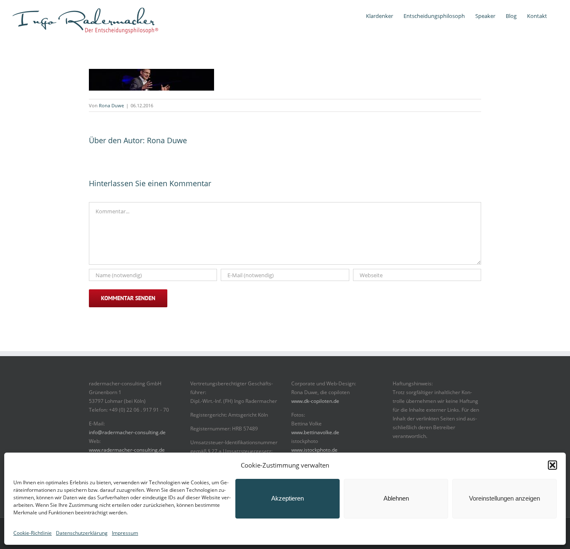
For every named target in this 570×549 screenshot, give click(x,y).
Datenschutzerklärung (82, 532)
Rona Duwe (111, 105)
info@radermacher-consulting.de (127, 432)
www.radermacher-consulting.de (127, 449)
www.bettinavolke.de (315, 432)
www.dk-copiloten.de (315, 401)
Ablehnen (396, 498)
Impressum (125, 532)
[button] (552, 465)
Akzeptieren (287, 498)
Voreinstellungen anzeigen (504, 498)
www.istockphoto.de (314, 449)
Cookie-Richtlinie (32, 532)
